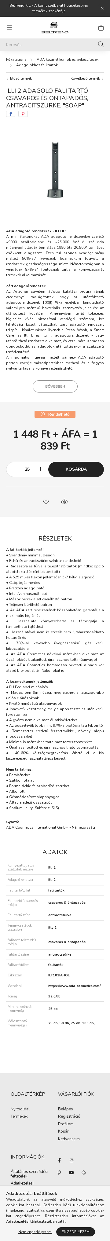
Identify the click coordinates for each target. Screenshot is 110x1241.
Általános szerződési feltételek (29, 1174)
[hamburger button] (9, 27)
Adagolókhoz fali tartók (37, 65)
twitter (84, 1160)
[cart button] (101, 27)
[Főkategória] (16, 59)
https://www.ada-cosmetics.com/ (74, 986)
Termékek (19, 1116)
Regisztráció (69, 1116)
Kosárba (76, 469)
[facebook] (10, 114)
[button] (46, 501)
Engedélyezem (76, 1231)
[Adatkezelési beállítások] (84, 1173)
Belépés (65, 1109)
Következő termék (86, 78)
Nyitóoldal (20, 1109)
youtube (71, 1173)
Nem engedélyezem (35, 1231)
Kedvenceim (69, 1139)
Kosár (63, 1131)
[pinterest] (23, 114)
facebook (59, 1160)
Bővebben (55, 386)
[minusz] (14, 469)
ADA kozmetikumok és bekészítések (67, 59)
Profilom (66, 1124)
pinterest (59, 1173)
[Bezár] (102, 8)
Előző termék (20, 78)
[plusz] (40, 469)
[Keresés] (101, 44)
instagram (71, 1160)
